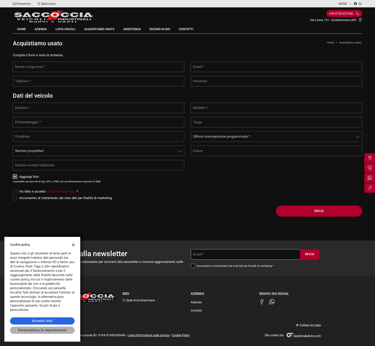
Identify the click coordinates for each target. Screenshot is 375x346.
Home (21, 29)
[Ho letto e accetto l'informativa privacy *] (16, 191)
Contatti (186, 29)
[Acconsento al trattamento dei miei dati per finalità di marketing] (16, 198)
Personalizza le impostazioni (42, 330)
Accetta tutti (42, 321)
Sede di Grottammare (140, 300)
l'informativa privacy (61, 191)
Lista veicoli (66, 29)
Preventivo (23, 3)
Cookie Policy (181, 335)
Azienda (41, 29)
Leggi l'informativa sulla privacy (149, 335)
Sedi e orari (48, 3)
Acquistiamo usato (99, 29)
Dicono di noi (160, 29)
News (343, 3)
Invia (319, 211)
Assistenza (132, 29)
